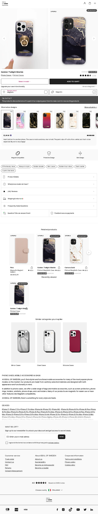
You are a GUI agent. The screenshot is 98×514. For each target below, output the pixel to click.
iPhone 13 (9, 414)
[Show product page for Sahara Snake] (60, 120)
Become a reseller (42, 468)
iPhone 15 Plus (34, 412)
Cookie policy (70, 465)
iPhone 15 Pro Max (47, 412)
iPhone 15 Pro (23, 412)
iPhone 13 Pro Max (31, 414)
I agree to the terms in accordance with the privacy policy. (34, 443)
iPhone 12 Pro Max (75, 414)
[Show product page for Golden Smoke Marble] (33, 120)
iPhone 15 (14, 412)
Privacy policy (70, 462)
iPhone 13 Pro (19, 414)
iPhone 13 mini (44, 414)
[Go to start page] (5, 4)
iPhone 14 (58, 412)
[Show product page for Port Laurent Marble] (86, 120)
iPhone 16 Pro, (73, 409)
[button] (49, 483)
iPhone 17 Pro (15, 409)
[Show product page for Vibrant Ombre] (47, 120)
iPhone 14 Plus (78, 412)
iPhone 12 (64, 414)
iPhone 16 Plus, (84, 409)
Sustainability (40, 462)
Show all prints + (90, 107)
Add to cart (73, 81)
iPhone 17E (47, 409)
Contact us (9, 462)
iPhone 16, (64, 409)
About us (38, 459)
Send (61, 436)
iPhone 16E (56, 409)
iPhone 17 (5, 409)
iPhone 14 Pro (67, 412)
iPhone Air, (38, 409)
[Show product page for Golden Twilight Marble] (7, 119)
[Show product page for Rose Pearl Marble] (73, 120)
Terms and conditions (73, 459)
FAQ (6, 465)
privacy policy (54, 443)
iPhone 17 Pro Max (27, 409)
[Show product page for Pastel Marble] (20, 120)
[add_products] (31, 267)
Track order (9, 459)
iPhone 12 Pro (55, 414)
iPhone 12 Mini (88, 414)
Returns (8, 468)
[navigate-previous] (89, 252)
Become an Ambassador (44, 465)
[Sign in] (84, 3)
